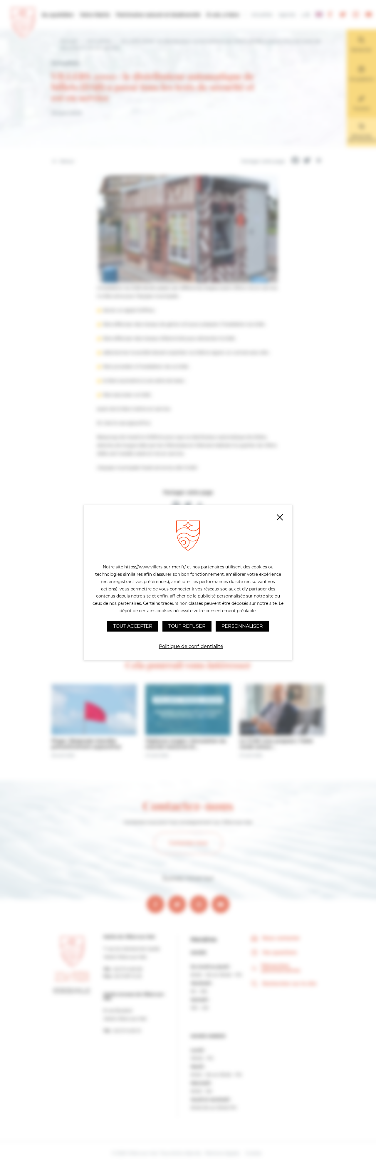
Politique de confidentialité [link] (191, 646)
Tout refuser (187, 626)
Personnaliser (242, 626)
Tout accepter (132, 626)
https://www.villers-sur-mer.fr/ (155, 567)
